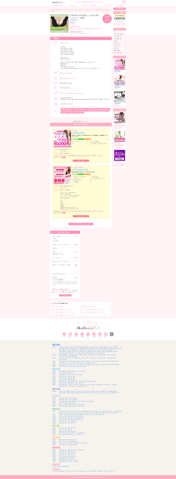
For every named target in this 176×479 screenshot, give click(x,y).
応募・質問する (78, 31)
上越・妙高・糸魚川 (81, 371)
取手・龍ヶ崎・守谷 (97, 364)
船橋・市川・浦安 (80, 361)
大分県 (54, 456)
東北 (56, 395)
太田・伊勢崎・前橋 (71, 366)
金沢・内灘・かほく (63, 374)
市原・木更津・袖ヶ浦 (106, 361)
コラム (119, 128)
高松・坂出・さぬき (63, 441)
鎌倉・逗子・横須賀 (111, 354)
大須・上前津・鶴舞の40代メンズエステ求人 (93, 312)
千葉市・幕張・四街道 (64, 361)
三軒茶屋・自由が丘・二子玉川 (111, 351)
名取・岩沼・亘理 (82, 401)
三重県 (54, 417)
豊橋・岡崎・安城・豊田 (82, 386)
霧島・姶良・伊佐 (73, 459)
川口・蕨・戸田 (68, 357)
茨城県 (54, 364)
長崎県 (54, 452)
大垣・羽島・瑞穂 (92, 381)
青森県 (54, 397)
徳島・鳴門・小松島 (71, 439)
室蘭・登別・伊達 (115, 392)
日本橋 (80, 411)
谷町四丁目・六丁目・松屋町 (74, 412)
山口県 (54, 434)
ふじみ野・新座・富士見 (111, 357)
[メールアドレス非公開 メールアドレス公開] (58, 279)
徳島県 (54, 439)
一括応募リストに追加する (107, 19)
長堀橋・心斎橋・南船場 (107, 411)
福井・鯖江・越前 (63, 376)
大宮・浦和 (62, 357)
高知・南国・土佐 (63, 444)
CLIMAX (74, 130)
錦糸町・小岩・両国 (91, 349)
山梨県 (54, 377)
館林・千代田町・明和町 (81, 366)
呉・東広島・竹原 (81, 432)
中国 (56, 425)
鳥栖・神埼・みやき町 (72, 451)
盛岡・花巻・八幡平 (63, 399)
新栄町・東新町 (117, 50)
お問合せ (57, 240)
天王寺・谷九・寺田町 (85, 412)
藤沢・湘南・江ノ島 (92, 354)
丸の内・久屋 (116, 43)
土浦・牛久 (72, 364)
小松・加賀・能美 (78, 374)
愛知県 (54, 384)
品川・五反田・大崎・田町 (65, 348)
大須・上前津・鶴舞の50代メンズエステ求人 (63, 315)
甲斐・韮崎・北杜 (71, 377)
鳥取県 (54, 427)
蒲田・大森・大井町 (75, 348)
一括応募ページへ (119, 23)
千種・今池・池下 (117, 45)
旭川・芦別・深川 (89, 392)
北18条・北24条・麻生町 (100, 391)
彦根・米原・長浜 (79, 419)
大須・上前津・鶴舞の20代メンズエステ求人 (93, 309)
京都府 (54, 414)
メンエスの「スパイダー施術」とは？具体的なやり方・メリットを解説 (119, 164)
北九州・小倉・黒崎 (71, 449)
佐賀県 (54, 451)
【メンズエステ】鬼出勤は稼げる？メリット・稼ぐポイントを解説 (119, 126)
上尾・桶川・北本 (93, 357)
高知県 (54, 444)
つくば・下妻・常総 (80, 364)
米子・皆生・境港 (63, 427)
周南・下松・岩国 (71, 434)
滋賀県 (54, 419)
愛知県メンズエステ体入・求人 (85, 9)
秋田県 (54, 402)
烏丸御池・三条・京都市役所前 (78, 414)
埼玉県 (54, 357)
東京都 (54, 346)
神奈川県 (54, 354)
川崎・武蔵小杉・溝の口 (73, 354)
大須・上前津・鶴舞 (67, 73)
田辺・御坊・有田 (72, 422)
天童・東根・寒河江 (80, 404)
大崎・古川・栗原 (90, 401)
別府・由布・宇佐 (73, 456)
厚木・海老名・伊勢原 (102, 354)
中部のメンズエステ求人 (58, 306)
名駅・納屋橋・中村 (118, 38)
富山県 (54, 372)
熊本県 (54, 454)
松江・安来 (62, 429)
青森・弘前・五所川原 (64, 397)
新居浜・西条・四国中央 (74, 442)
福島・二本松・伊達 (63, 406)
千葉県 (54, 361)
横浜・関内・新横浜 (63, 354)
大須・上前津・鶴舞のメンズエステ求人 (61, 309)
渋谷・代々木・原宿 (94, 346)
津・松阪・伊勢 (72, 417)
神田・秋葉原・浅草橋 (117, 348)
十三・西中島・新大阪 (117, 411)
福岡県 (54, 449)
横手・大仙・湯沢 (73, 402)
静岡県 (54, 382)
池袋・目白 (62, 346)
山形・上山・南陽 (63, 404)
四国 (56, 437)
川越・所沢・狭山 (85, 357)
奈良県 (54, 421)
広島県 (54, 432)
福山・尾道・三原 (73, 432)
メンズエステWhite (77, 167)
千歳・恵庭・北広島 (98, 392)
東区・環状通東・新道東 (111, 391)
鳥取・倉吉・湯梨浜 (71, 427)
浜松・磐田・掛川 (63, 382)
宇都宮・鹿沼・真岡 (63, 362)
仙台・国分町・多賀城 (64, 401)
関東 (56, 344)
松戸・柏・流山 (88, 361)
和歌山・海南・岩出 (63, 422)
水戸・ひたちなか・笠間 (64, 364)
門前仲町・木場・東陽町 (101, 349)
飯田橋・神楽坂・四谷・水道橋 (106, 348)
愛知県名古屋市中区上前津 (68, 78)
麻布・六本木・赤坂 (113, 346)
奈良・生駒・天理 (63, 421)
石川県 (54, 374)
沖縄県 (54, 461)
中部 (76, 9)
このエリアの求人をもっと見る (81, 224)
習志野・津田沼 (72, 361)
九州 (56, 447)
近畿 (56, 409)
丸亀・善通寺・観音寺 (73, 441)
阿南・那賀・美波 (63, 439)
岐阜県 (54, 381)
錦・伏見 (82, 384)
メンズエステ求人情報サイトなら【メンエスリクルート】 (61, 9)
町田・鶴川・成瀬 (101, 351)
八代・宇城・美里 (71, 454)
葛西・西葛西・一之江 (112, 349)
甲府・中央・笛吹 (63, 377)
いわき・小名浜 (81, 406)
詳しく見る (81, 160)
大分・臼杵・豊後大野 (64, 456)
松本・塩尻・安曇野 (71, 379)
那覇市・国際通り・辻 (64, 461)
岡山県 (54, 431)
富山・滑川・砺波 (63, 372)
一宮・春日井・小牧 (118, 36)
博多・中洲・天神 (63, 449)
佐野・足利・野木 (81, 362)
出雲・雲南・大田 (68, 429)
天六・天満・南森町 (73, 411)
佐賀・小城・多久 (63, 451)
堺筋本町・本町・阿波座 (87, 411)
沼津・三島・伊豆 (79, 382)
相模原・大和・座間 (83, 354)
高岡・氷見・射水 (71, 372)
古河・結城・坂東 (106, 364)
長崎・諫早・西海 (63, 452)
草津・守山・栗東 (71, 419)
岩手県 (54, 399)
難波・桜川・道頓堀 (97, 411)
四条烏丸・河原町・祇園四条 (65, 414)
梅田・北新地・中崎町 (64, 411)
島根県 (54, 429)
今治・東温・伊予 (83, 442)
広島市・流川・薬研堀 (64, 432)
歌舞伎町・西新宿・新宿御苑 (83, 346)
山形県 (54, 404)
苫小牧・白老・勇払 (107, 392)
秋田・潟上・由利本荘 (64, 402)
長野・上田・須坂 (63, 379)
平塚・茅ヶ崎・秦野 (63, 356)
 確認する (65, 295)
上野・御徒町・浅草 (63, 349)
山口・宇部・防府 (63, 434)
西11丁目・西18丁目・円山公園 (88, 391)
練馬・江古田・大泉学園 (73, 351)
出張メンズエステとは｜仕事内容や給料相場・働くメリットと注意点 (119, 145)
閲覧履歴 (121, 9)
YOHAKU (116, 105)
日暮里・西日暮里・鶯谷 (73, 349)
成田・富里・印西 (115, 361)
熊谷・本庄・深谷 (63, 359)
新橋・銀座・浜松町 (84, 348)
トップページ (85, 315)
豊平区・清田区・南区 (80, 392)
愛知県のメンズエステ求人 (89, 306)
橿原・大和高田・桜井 (72, 421)
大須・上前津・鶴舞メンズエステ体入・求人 (102, 9)
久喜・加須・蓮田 (101, 357)
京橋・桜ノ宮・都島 (63, 412)
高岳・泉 (115, 41)
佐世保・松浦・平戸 (71, 452)
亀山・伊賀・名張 (79, 417)
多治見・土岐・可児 (83, 381)
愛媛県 (54, 442)
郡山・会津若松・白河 (73, 406)
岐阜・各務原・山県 (63, 381)
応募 (56, 238)
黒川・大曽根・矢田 (118, 52)
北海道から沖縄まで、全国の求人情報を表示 (61, 466)
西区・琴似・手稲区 (71, 392)
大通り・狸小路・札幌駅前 (65, 391)
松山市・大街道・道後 (64, 442)
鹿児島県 (54, 459)
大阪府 (54, 411)
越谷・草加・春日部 (76, 357)
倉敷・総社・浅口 (72, 431)
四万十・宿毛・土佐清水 (72, 444)
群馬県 (54, 366)
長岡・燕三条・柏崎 (72, 371)
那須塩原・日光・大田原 (90, 362)
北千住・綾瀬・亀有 (63, 351)
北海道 (56, 389)
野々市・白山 (71, 374)
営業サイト (85, 28)
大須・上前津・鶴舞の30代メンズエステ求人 (63, 312)
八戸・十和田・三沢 (73, 397)
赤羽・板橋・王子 (82, 351)
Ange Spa (116, 89)
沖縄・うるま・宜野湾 (74, 461)
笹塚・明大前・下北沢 (92, 351)
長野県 (54, 379)
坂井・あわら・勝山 (71, 376)
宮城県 (54, 401)
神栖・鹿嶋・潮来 (88, 364)
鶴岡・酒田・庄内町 (71, 404)
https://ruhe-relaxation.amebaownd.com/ (72, 93)
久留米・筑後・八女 (80, 449)
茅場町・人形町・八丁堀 (93, 348)
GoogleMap (64, 151)
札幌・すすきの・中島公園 (76, 391)
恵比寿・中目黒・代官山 (103, 346)
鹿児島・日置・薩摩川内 (64, 459)
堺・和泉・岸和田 (114, 412)
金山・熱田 (114, 384)
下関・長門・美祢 (79, 434)
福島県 (54, 406)
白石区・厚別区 (62, 392)
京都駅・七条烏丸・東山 (99, 414)
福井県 (54, 376)
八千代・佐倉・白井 (96, 361)
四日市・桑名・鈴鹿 (63, 417)
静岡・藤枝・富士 (71, 382)
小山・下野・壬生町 (72, 362)
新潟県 (54, 371)
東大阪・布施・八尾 (105, 412)
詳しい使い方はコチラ (119, 21)
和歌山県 (54, 422)
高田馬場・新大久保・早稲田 (70, 346)
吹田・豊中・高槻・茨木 (95, 412)
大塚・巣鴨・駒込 (82, 349)
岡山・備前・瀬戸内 (63, 431)
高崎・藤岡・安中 (63, 366)
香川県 (54, 441)
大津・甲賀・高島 (63, 419)
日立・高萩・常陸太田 (115, 364)
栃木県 (54, 362)
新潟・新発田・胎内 (63, 371)
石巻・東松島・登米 (73, 401)
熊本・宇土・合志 (63, 454)
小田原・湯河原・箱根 (73, 356)
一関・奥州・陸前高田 (73, 399)
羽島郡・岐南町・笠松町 (73, 381)
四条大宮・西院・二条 (89, 414)
